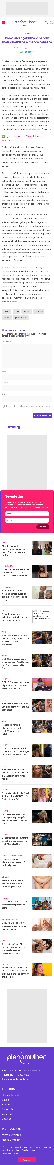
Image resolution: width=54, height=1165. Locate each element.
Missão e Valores (11, 1134)
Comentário (7, 341)
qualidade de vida (21, 317)
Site (3, 394)
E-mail (5, 383)
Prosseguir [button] (27, 1160)
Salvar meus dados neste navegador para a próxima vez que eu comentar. (27, 407)
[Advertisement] (27, 8)
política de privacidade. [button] (12, 1153)
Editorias (8, 1089)
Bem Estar (8, 1104)
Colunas (6, 1118)
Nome (5, 371)
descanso (26, 311)
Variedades (8, 1114)
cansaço (7, 311)
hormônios (39, 311)
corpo (16, 311)
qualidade (7, 317)
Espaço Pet (8, 1109)
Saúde (5, 1099)
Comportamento (11, 1095)
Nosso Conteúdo (11, 1139)
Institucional (11, 1128)
